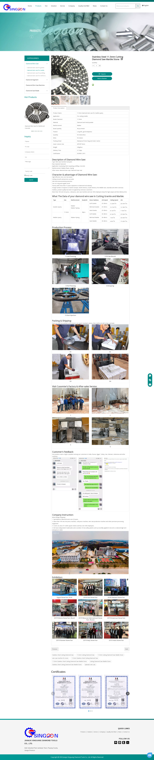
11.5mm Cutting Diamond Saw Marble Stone (110, 655)
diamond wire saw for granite (35, 67)
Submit (31, 180)
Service (96, 732)
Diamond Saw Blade (32, 91)
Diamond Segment (32, 80)
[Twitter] (127, 742)
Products (83, 732)
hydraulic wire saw (90, 664)
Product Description (59, 108)
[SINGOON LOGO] (41, 733)
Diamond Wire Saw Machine (35, 85)
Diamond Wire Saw (32, 64)
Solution (89, 732)
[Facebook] (115, 742)
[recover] (149, 757)
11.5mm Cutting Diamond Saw (85, 655)
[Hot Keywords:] (138, 6)
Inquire (103, 74)
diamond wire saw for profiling (36, 73)
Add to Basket (102, 78)
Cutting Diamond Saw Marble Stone (100, 661)
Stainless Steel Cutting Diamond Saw (63, 655)
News (119, 732)
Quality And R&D (111, 732)
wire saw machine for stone (60, 658)
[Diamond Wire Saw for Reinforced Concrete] (37, 112)
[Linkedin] (119, 742)
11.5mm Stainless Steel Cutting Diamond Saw (85, 658)
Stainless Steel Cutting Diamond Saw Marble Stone (67, 664)
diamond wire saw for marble (35, 70)
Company (102, 732)
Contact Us (126, 732)
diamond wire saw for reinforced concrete (38, 75)
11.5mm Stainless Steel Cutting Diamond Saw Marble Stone (69, 661)
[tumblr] (123, 742)
